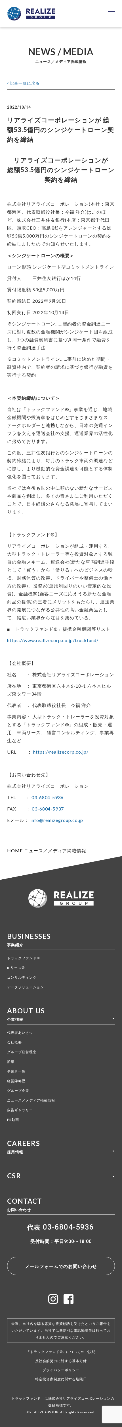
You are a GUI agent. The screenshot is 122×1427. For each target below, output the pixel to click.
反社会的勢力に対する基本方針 (61, 1361)
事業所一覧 (16, 1071)
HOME (15, 850)
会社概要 (14, 1042)
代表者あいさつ (20, 1032)
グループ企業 (18, 1090)
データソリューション (25, 987)
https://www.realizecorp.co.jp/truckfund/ (52, 640)
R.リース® (16, 968)
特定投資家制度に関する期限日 (61, 1379)
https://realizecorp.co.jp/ (61, 751)
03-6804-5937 (48, 808)
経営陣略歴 (16, 1081)
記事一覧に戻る (24, 83)
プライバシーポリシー (61, 1370)
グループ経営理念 (22, 1052)
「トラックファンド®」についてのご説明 (61, 1352)
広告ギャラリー (20, 1110)
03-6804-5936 (47, 797)
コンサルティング (22, 977)
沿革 (10, 1061)
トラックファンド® (23, 958)
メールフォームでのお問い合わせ (61, 1266)
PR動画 (13, 1119)
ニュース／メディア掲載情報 (55, 850)
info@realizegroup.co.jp (56, 820)
